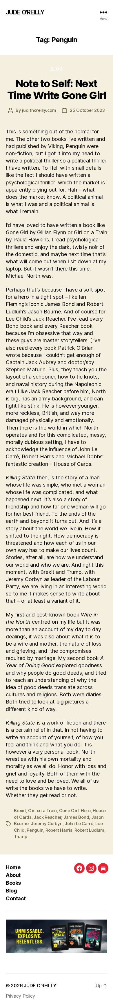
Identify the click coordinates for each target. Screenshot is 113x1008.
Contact (16, 898)
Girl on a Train (42, 810)
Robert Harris (58, 830)
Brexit (20, 810)
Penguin (35, 830)
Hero (86, 810)
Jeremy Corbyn (47, 823)
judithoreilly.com (39, 110)
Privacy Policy (20, 996)
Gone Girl (69, 810)
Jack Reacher (47, 817)
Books (13, 883)
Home (13, 867)
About (13, 875)
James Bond (76, 817)
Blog (56, 69)
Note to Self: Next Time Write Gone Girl (56, 89)
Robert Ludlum (89, 830)
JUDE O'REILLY (25, 12)
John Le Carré (79, 823)
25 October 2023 (87, 110)
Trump (20, 836)
